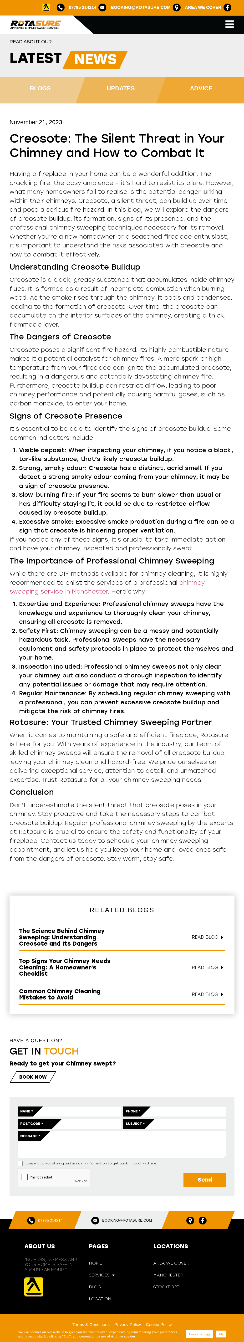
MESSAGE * (30, 1136)
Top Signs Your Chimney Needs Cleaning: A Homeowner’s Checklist (65, 967)
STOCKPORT (166, 1287)
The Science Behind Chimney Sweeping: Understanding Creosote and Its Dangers (62, 937)
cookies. (130, 1336)
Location (100, 1298)
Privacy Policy (127, 1324)
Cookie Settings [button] (199, 1334)
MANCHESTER (168, 1275)
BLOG (95, 1287)
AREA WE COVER (171, 1263)
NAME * (26, 1111)
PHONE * (133, 1111)
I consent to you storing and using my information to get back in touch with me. (90, 1163)
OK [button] (221, 1333)
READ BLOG (205, 937)
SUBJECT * (135, 1124)
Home (95, 1263)
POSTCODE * (31, 1124)
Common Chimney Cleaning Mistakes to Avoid (60, 994)
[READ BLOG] (222, 937)
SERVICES (99, 1275)
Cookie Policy (159, 1324)
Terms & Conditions (91, 1324)
